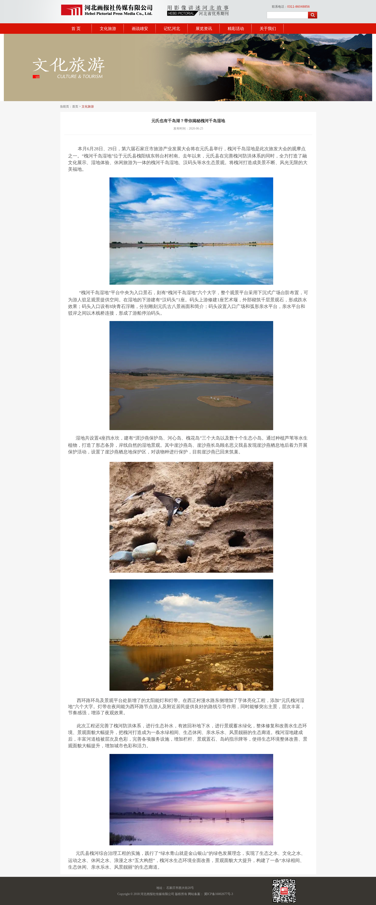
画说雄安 (140, 28)
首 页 (76, 28)
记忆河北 (172, 28)
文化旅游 (108, 28)
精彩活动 (236, 28)
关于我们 (268, 28)
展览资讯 (204, 28)
